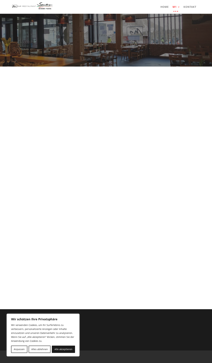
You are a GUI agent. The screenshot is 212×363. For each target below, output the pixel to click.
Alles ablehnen (39, 349)
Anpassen (19, 349)
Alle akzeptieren (63, 349)
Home (164, 6)
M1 (175, 6)
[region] (43, 335)
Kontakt (190, 6)
